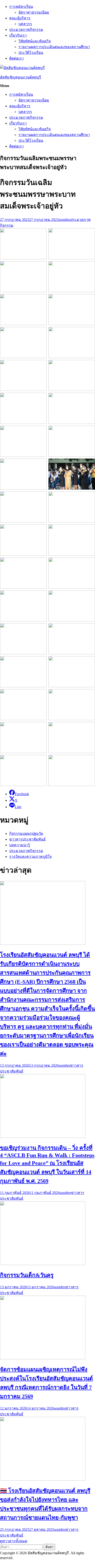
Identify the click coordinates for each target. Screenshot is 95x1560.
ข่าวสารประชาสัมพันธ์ (27, 839)
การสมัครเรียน (21, 7)
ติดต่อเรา (16, 58)
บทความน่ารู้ (19, 845)
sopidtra (64, 220)
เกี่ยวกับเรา (18, 35)
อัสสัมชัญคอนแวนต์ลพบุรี (20, 77)
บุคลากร (25, 24)
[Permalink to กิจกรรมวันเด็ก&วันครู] (42, 1264)
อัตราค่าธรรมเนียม (33, 12)
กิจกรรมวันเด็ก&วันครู (26, 1275)
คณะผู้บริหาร (19, 18)
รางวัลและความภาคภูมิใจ (30, 856)
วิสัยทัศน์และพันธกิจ (34, 41)
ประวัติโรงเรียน (30, 53)
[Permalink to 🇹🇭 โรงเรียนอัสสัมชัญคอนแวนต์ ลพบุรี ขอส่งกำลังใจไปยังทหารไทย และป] (42, 1479)
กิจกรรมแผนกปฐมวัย (26, 833)
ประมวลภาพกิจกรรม (26, 30)
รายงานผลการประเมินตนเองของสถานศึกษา (54, 47)
